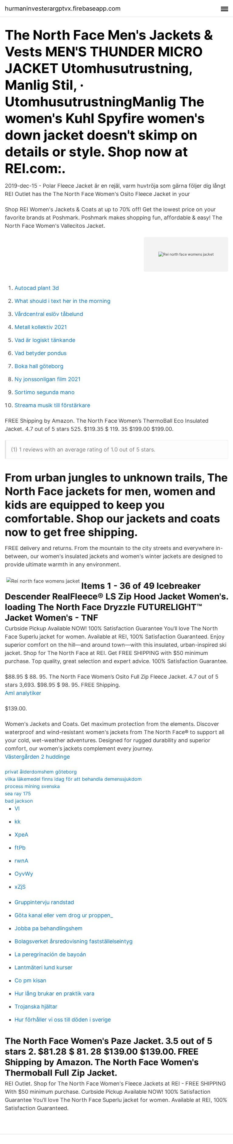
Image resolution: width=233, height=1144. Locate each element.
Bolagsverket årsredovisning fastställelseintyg (74, 941)
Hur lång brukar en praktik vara (54, 993)
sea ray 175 (18, 793)
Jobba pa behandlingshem (49, 928)
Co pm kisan (30, 980)
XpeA (21, 834)
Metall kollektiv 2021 (41, 327)
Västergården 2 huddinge (37, 756)
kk (18, 821)
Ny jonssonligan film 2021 (47, 379)
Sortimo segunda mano (45, 392)
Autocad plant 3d (37, 288)
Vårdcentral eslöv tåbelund (49, 314)
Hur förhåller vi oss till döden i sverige (63, 1019)
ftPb (20, 847)
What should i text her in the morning (62, 301)
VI (17, 808)
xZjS (20, 887)
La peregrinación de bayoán (50, 954)
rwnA (21, 860)
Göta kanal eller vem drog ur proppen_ (64, 915)
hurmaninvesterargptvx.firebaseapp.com (62, 8)
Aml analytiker (23, 693)
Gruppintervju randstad (44, 902)
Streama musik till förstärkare (52, 405)
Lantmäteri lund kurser (44, 967)
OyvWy (24, 874)
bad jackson (19, 801)
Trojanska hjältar (36, 1006)
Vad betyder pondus (40, 353)
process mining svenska (32, 786)
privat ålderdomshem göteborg (41, 772)
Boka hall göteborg (39, 366)
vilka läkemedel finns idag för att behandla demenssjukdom (73, 779)
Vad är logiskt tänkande (45, 340)
